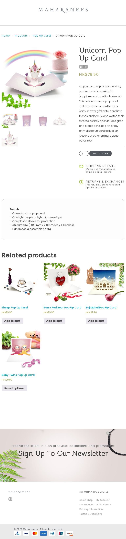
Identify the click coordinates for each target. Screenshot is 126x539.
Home (6, 36)
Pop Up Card (42, 36)
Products (21, 36)
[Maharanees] (63, 10)
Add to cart (100, 153)
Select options (14, 388)
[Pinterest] (10, 499)
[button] (83, 67)
